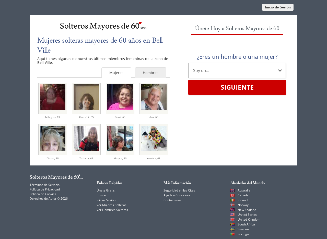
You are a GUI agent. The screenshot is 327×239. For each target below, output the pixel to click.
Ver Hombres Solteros (112, 210)
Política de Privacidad (45, 189)
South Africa (246, 224)
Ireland (243, 200)
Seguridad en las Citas (179, 190)
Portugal (244, 234)
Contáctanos (172, 200)
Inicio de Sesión (278, 7)
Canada (243, 195)
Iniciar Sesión (106, 200)
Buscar (102, 195)
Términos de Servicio (45, 185)
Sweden (243, 229)
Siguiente (237, 87)
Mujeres (116, 72)
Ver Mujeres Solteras (111, 205)
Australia (244, 190)
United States (247, 214)
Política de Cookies (43, 194)
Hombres (150, 72)
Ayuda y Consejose (177, 195)
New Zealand (247, 210)
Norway (243, 205)
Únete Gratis (106, 190)
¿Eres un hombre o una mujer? (237, 56)
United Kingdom (249, 219)
